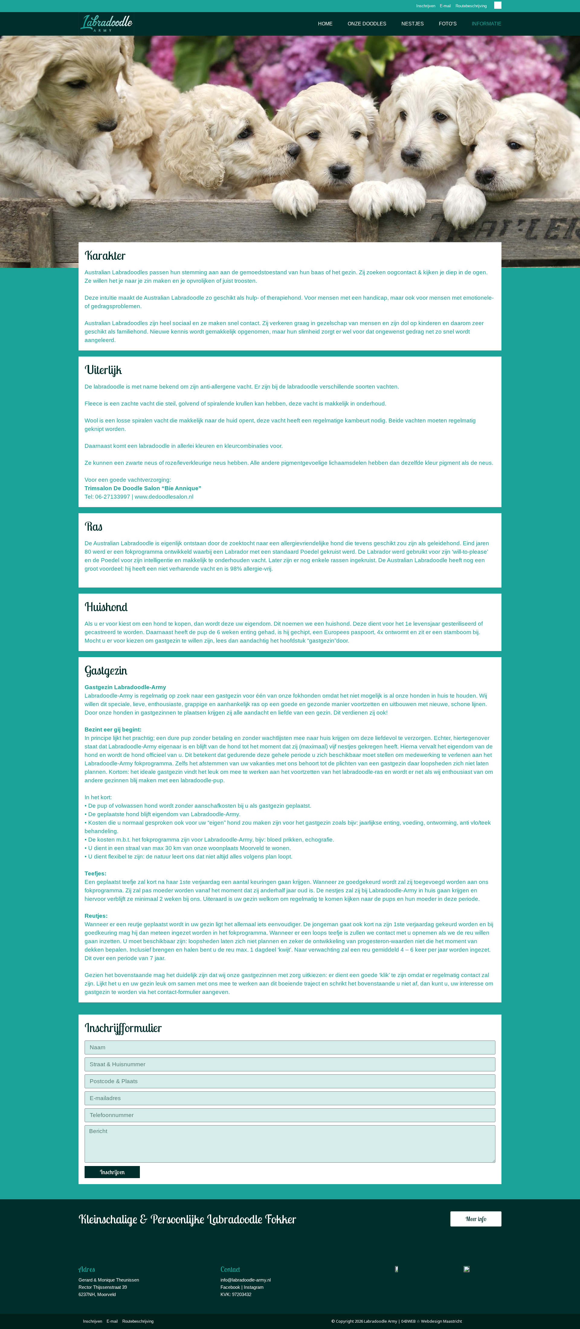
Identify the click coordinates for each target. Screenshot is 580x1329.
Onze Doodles (367, 23)
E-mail (445, 6)
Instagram (254, 1287)
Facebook (230, 1287)
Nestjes (412, 23)
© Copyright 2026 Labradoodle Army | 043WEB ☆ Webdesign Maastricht (396, 1321)
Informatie (486, 23)
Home (325, 23)
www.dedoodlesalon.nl (164, 496)
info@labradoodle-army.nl (246, 1279)
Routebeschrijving (471, 6)
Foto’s (448, 23)
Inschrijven (425, 6)
